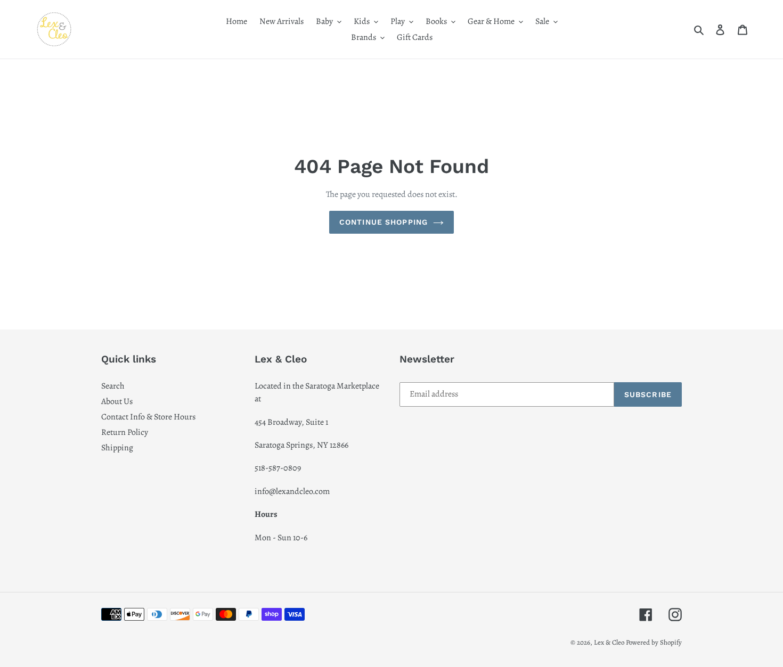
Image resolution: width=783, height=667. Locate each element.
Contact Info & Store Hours (148, 417)
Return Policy (124, 432)
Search (113, 386)
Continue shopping (383, 222)
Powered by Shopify (654, 642)
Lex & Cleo (609, 642)
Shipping (117, 448)
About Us (117, 401)
